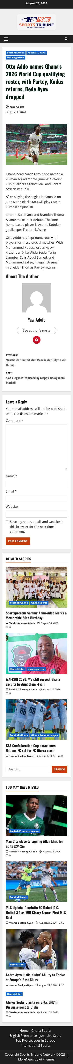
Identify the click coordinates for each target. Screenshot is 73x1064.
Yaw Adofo (16, 106)
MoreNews (26, 1059)
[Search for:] (29, 769)
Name (11, 476)
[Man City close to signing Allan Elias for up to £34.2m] (36, 815)
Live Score (54, 1035)
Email (11, 491)
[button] (6, 39)
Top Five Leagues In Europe (35, 1040)
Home (24, 1030)
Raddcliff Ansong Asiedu (23, 689)
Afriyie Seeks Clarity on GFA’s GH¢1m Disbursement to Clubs (32, 1005)
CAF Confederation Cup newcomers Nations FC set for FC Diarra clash (31, 748)
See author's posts (36, 330)
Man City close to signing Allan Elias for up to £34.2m (34, 844)
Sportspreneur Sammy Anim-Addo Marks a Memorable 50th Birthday (36, 615)
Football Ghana (37, 52)
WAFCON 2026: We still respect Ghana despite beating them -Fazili (33, 682)
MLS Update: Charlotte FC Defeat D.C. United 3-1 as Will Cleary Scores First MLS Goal (36, 912)
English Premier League (27, 1035)
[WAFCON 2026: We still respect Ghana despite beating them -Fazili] (36, 653)
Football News (18, 897)
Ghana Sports (39, 602)
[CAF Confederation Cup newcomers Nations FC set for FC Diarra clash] (36, 719)
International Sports (35, 1045)
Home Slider (17, 669)
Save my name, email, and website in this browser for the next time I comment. (36, 527)
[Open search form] (66, 39)
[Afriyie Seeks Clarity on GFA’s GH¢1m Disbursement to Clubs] (36, 994)
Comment (14, 420)
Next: (35, 377)
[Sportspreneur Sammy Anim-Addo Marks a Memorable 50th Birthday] (36, 587)
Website (12, 506)
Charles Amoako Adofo (22, 623)
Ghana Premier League (44, 735)
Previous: (36, 360)
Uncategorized (15, 57)
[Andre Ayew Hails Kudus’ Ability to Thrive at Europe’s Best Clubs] (36, 949)
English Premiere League (24, 831)
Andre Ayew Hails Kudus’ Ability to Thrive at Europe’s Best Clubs (35, 977)
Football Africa (15, 52)
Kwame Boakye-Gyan (21, 756)
